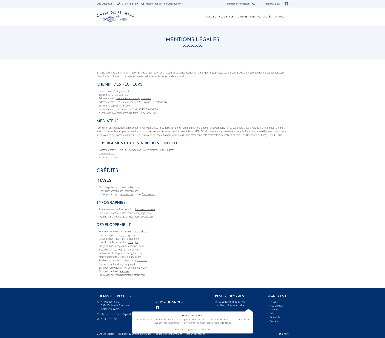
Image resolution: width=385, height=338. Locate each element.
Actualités (265, 16)
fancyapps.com (136, 246)
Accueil (211, 16)
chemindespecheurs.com (270, 72)
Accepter (206, 329)
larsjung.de (130, 264)
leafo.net (124, 271)
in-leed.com (134, 187)
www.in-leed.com (108, 157)
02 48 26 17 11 (107, 153)
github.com (133, 238)
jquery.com (129, 235)
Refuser (178, 329)
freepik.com (126, 194)
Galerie (242, 16)
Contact (280, 16)
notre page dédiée (222, 322)
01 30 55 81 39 (120, 94)
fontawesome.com (145, 209)
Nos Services (227, 16)
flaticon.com (131, 190)
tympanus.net (131, 249)
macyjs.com (134, 256)
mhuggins (133, 242)
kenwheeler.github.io (135, 267)
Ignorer (192, 329)
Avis (252, 16)
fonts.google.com (142, 213)
